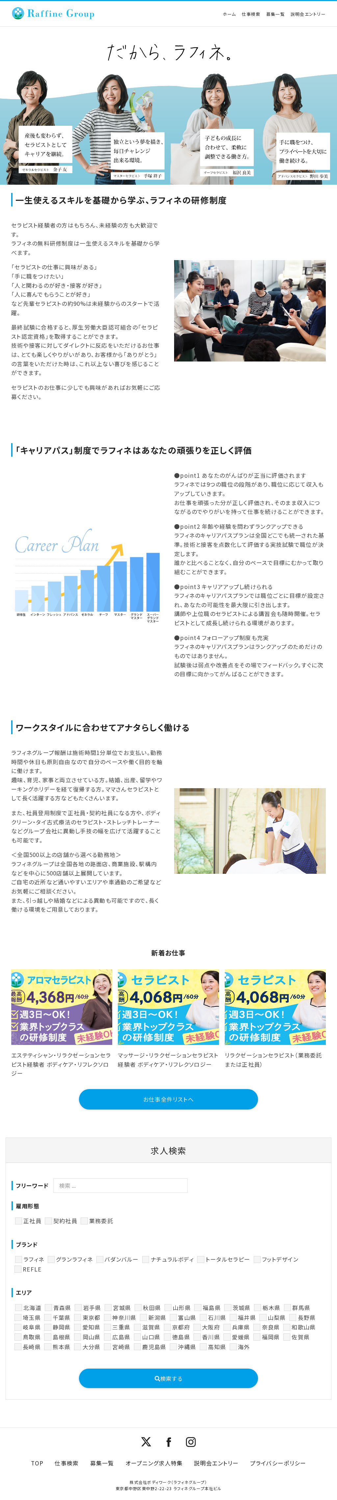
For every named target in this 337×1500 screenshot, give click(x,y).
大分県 (91, 1347)
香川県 (211, 1337)
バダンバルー (122, 1259)
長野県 (307, 1317)
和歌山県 (304, 1327)
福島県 (211, 1307)
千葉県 (61, 1317)
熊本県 (61, 1347)
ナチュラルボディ (172, 1259)
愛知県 (91, 1327)
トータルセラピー (228, 1259)
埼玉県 (32, 1317)
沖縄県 (187, 1347)
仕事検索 (251, 14)
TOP (37, 1463)
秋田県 (152, 1307)
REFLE (32, 1269)
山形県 (182, 1307)
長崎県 (32, 1347)
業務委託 (101, 1221)
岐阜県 (32, 1327)
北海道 (32, 1307)
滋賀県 (151, 1327)
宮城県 (122, 1307)
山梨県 (277, 1317)
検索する (171, 1378)
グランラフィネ (74, 1259)
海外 (244, 1347)
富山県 (187, 1317)
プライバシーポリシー (278, 1463)
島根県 (61, 1337)
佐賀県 (301, 1337)
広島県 (121, 1337)
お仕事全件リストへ (168, 1099)
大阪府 (211, 1327)
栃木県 (271, 1307)
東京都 (91, 1317)
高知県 (217, 1347)
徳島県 (181, 1337)
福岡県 (271, 1337)
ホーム (229, 14)
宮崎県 (121, 1347)
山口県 (151, 1337)
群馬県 (301, 1307)
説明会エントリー (308, 14)
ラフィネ (33, 1259)
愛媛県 (241, 1337)
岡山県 (91, 1337)
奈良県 (271, 1327)
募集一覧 (275, 14)
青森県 (62, 1307)
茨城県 (241, 1307)
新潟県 (157, 1317)
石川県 (217, 1317)
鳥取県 (32, 1337)
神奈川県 (124, 1317)
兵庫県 (241, 1327)
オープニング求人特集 (154, 1463)
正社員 (32, 1221)
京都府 (181, 1327)
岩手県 (92, 1307)
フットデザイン (280, 1259)
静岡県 (61, 1327)
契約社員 (65, 1221)
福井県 (247, 1317)
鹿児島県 (154, 1347)
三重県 (121, 1327)
